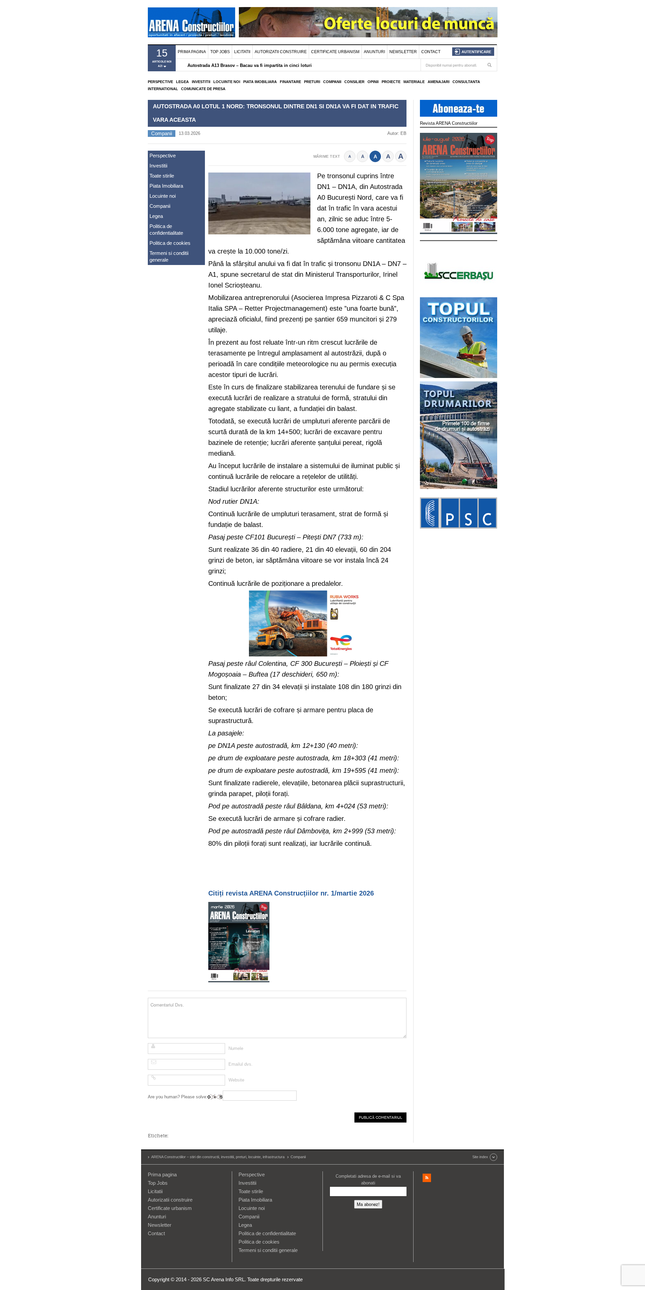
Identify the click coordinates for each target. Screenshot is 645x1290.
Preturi (312, 82)
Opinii (373, 82)
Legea (182, 82)
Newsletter (403, 51)
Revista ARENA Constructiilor (448, 123)
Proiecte (391, 82)
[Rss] (427, 1178)
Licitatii (242, 51)
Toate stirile (161, 176)
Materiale (414, 82)
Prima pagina (192, 51)
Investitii (201, 82)
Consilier (354, 82)
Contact (430, 51)
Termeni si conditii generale (168, 256)
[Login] (473, 51)
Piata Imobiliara (260, 82)
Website (236, 1080)
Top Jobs (220, 51)
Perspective (160, 82)
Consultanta (466, 82)
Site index (480, 1157)
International (163, 89)
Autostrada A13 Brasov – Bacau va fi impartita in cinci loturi (249, 65)
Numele (235, 1048)
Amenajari (438, 82)
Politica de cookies (169, 243)
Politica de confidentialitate (166, 229)
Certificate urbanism (335, 51)
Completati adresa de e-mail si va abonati (368, 1179)
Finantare (290, 82)
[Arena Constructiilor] (191, 22)
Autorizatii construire (281, 51)
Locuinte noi (226, 82)
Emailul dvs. (240, 1064)
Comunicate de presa (203, 89)
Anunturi (374, 51)
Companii (332, 82)
